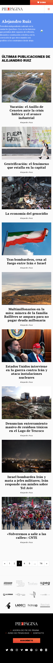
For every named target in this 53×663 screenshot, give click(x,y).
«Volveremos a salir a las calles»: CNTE (26, 536)
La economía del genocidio (26, 213)
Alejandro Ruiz (26, 122)
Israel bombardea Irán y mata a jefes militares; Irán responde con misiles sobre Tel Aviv (26, 482)
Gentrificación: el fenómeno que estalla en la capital (26, 165)
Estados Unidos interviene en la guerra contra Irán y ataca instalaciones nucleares (26, 372)
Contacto (38, 633)
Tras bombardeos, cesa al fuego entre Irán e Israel (26, 261)
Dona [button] (43, 2)
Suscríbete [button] (26, 640)
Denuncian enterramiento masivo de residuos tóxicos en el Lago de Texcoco (26, 427)
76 (41, 563)
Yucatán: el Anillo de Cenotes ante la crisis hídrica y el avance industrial (27, 112)
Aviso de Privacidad (18, 633)
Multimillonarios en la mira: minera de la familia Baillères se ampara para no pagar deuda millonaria (26, 314)
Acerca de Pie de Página (26, 630)
